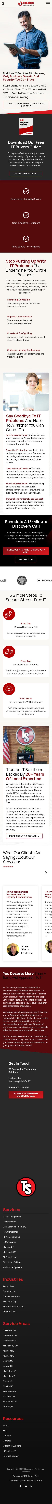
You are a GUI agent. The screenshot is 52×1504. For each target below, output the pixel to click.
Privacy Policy (33, 1476)
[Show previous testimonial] (38, 873)
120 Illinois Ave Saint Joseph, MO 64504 (26, 1480)
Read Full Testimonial (13, 935)
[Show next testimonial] (46, 873)
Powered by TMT (20, 1476)
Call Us (3, 3)
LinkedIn (31, 1486)
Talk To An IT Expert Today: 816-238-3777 (26, 105)
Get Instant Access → (26, 173)
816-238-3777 (26, 559)
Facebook (20, 1486)
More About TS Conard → (24, 836)
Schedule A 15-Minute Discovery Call (26, 551)
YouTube (26, 1486)
